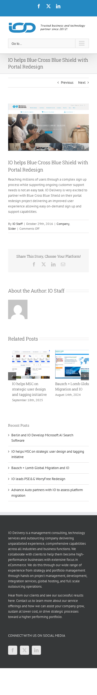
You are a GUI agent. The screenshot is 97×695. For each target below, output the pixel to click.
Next (81, 82)
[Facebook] (12, 650)
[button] (12, 376)
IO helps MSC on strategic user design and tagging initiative (25, 389)
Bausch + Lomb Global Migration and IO (40, 468)
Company (63, 224)
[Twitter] (24, 650)
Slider (12, 228)
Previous (67, 82)
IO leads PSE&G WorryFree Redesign (38, 479)
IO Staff (17, 224)
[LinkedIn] (36, 650)
